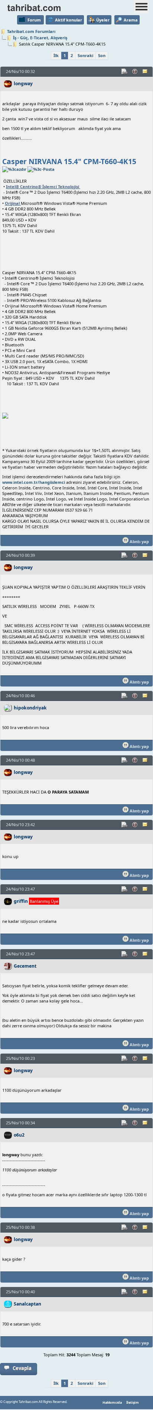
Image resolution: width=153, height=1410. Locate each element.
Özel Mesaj (145, 71)
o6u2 (19, 1135)
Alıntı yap (138, 541)
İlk (56, 55)
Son (101, 55)
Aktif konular (68, 20)
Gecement (25, 966)
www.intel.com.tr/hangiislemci (33, 482)
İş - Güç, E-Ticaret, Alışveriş (40, 37)
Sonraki (85, 55)
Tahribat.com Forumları (31, 31)
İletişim (132, 1402)
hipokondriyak (30, 708)
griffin (21, 901)
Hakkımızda (112, 1402)
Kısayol (125, 71)
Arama (131, 20)
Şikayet (135, 71)
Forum (34, 20)
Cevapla (22, 1368)
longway (23, 83)
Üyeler (103, 20)
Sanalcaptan (27, 1304)
